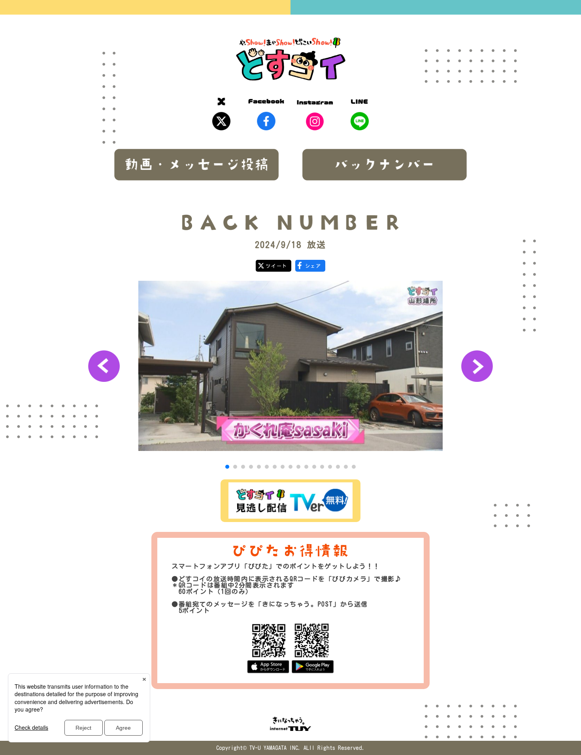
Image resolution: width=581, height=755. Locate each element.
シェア (313, 265)
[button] (227, 467)
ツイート (276, 265)
